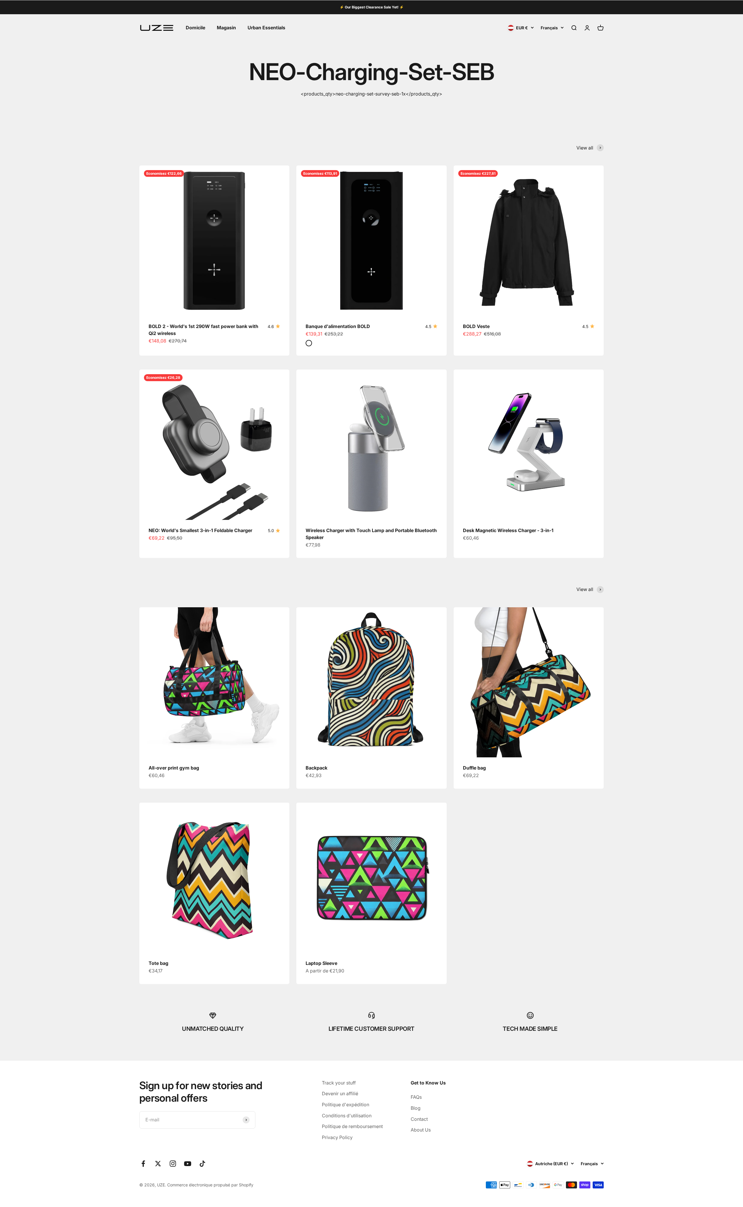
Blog (416, 1108)
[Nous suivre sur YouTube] (188, 1164)
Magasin (226, 27)
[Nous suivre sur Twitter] (158, 1164)
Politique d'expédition (345, 1104)
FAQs (416, 1097)
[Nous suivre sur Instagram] (173, 1164)
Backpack (316, 768)
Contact (419, 1119)
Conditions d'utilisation (347, 1115)
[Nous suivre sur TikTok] (202, 1164)
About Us (421, 1130)
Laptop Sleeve (321, 963)
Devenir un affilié (340, 1093)
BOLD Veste (476, 326)
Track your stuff (339, 1083)
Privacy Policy (337, 1137)
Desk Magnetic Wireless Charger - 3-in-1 (508, 530)
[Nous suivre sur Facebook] (143, 1164)
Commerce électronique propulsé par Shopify (210, 1184)
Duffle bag (474, 768)
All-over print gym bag (174, 768)
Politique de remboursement (352, 1126)
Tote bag (158, 963)
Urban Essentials (266, 27)
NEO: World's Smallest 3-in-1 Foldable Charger (200, 530)
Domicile (195, 27)
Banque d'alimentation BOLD (338, 326)
